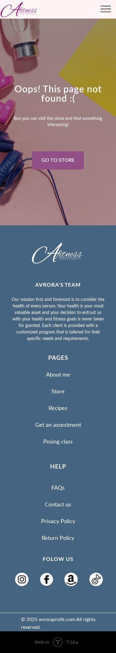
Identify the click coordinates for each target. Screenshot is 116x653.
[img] (18, 9)
